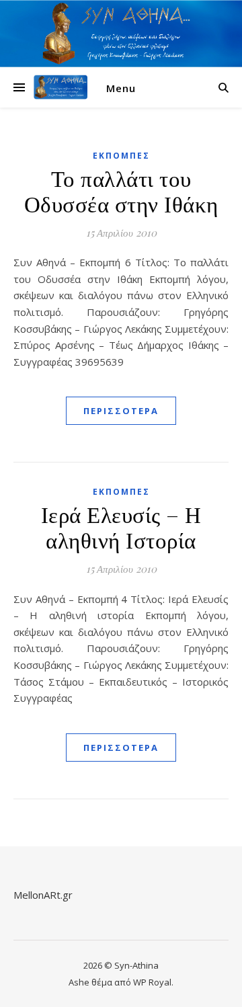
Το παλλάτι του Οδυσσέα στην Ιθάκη (121, 190)
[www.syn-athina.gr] (60, 87)
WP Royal (152, 982)
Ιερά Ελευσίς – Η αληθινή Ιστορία (121, 526)
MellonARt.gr (43, 894)
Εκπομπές (121, 155)
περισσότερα (121, 411)
